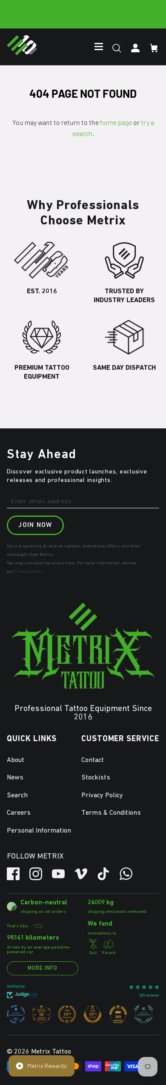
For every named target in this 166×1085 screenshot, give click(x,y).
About (15, 760)
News (15, 777)
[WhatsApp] (126, 873)
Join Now (35, 525)
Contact (92, 760)
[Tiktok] (103, 873)
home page (116, 122)
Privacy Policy (28, 571)
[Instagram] (35, 873)
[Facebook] (13, 873)
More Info (42, 968)
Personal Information (39, 830)
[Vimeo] (80, 873)
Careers (19, 813)
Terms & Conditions (111, 813)
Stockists (95, 777)
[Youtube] (58, 873)
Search (17, 795)
